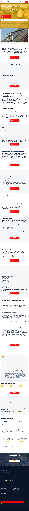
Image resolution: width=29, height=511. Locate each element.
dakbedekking (13, 80)
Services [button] (8, 1)
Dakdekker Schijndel (4, 1)
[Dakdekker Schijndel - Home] (1, 2)
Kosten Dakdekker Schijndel (4, 493)
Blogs (17, 1)
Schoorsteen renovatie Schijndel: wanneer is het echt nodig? (16, 486)
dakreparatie (6, 115)
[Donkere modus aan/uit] (24, 1)
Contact (21, 1)
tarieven (12, 325)
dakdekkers (14, 129)
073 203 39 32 (20, 104)
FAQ (14, 1)
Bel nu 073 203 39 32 (5, 501)
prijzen (15, 175)
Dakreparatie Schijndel (3, 491)
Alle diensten (2, 495)
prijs (12, 51)
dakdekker (14, 47)
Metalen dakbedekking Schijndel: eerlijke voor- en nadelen (16, 492)
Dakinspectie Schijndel (3, 486)
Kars (3, 13)
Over (12, 1)
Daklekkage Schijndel (3, 488)
